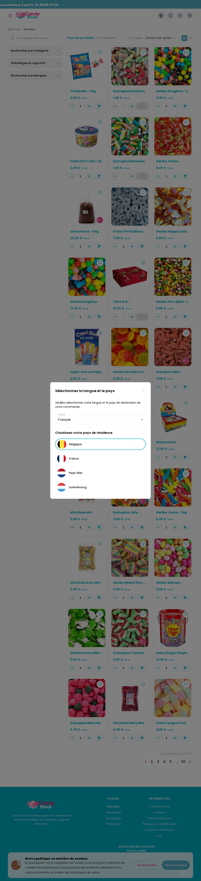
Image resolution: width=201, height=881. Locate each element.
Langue (61, 414)
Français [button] (64, 419)
